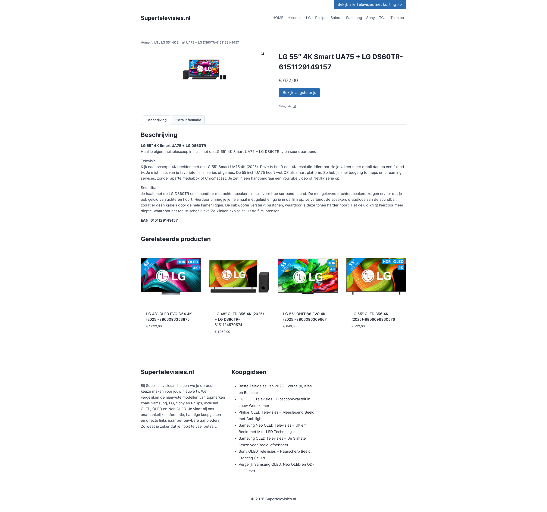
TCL (382, 18)
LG (308, 18)
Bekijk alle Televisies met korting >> (370, 4)
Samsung (354, 18)
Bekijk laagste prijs (299, 92)
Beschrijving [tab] (157, 120)
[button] (262, 53)
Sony (370, 18)
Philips (320, 18)
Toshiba (397, 18)
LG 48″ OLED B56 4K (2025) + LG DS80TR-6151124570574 (239, 319)
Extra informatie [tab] (188, 120)
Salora (336, 18)
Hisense (294, 18)
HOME (277, 18)
